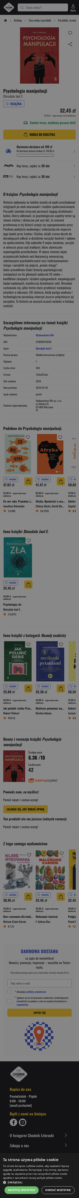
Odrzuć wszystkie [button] (58, 1190)
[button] (39, 1182)
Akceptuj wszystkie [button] (21, 1190)
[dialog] (39, 1175)
